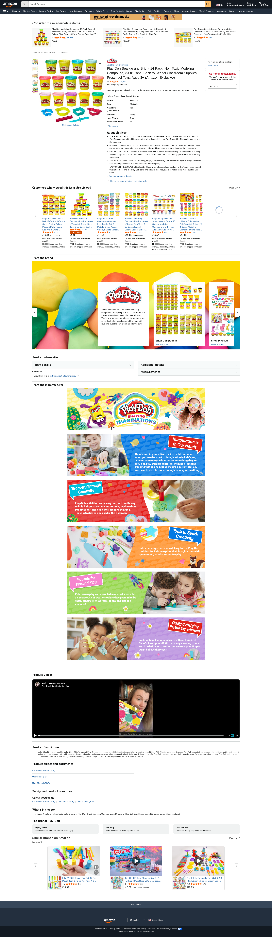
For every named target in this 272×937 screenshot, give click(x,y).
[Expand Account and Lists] (243, 5)
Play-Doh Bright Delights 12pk (55, 686)
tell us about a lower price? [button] (63, 376)
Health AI (16, 11)
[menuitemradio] (232, 735)
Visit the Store (162, 344)
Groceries (89, 11)
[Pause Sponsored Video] (96, 867)
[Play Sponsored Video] (136, 861)
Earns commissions (57, 683)
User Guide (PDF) (40, 777)
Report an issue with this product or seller (128, 181)
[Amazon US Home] (109, 921)
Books (129, 11)
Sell (149, 11)
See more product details (120, 176)
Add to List (214, 86)
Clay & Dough (62, 52)
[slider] (131, 735)
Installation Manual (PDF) (43, 770)
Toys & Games (37, 52)
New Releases (75, 11)
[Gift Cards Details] (145, 11)
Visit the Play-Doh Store (117, 65)
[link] (75, 41)
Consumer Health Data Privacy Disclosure (139, 929)
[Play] (34, 735)
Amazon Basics (46, 11)
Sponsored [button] (36, 842)
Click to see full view (71, 125)
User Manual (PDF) (41, 783)
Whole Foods (102, 11)
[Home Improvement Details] (255, 11)
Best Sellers (61, 11)
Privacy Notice (115, 929)
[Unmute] (237, 735)
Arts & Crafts (50, 52)
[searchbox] (117, 4)
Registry (167, 11)
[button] (6, 11)
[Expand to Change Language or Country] (222, 5)
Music (176, 11)
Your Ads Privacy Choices (167, 929)
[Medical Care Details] (36, 11)
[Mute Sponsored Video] (96, 872)
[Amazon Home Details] (196, 11)
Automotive (221, 11)
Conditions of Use (100, 929)
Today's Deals (117, 11)
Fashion (157, 11)
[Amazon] (10, 4)
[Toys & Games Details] (213, 11)
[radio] (35, 62)
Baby (231, 11)
